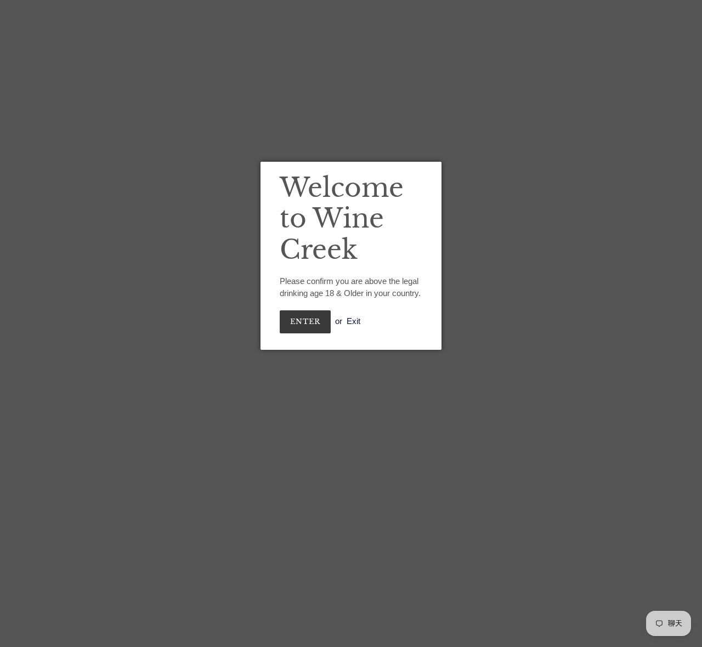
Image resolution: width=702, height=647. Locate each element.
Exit (353, 321)
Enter (305, 321)
